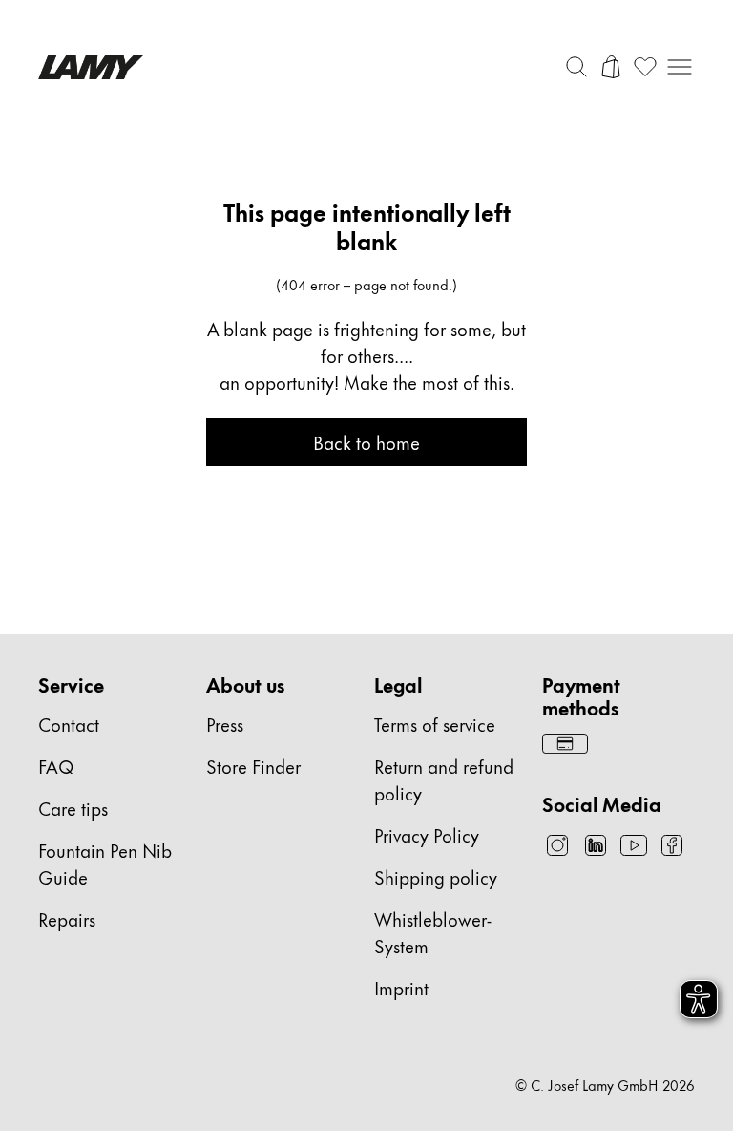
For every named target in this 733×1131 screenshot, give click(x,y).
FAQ (55, 765)
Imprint (401, 987)
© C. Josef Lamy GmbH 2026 (605, 1085)
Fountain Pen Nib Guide (105, 863)
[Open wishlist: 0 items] (645, 67)
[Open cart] (611, 67)
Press (224, 723)
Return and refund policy (443, 779)
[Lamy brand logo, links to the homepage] (90, 67)
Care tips (73, 808)
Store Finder (253, 765)
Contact (68, 723)
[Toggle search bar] (576, 67)
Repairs (66, 918)
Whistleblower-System (433, 932)
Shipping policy (435, 876)
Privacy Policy (426, 834)
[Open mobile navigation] (679, 67)
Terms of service (434, 723)
